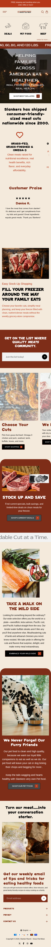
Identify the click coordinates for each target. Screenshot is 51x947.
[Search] (42, 12)
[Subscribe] (43, 898)
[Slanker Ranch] (24, 12)
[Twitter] (19, 943)
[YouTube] (31, 943)
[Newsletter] (44, 356)
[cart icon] (47, 12)
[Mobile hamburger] (5, 12)
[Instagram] (27, 943)
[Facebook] (23, 943)
